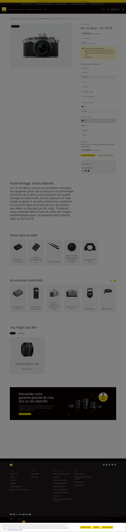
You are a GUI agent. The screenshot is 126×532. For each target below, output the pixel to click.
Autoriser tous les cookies (107, 527)
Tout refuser (96, 527)
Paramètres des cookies (85, 527)
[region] (63, 527)
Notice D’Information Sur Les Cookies (15, 529)
